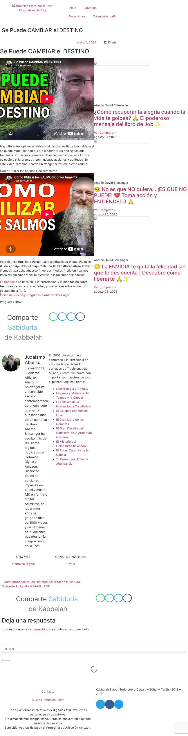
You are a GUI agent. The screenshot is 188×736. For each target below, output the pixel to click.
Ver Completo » (105, 132)
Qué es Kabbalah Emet (48, 700)
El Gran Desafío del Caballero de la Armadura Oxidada (74, 432)
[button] (53, 316)
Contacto (48, 691)
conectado (41, 629)
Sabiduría (90, 8)
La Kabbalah (8, 282)
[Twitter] (118, 704)
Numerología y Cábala (71, 389)
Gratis (70, 564)
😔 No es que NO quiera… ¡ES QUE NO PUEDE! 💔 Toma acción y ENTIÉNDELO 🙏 (140, 195)
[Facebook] (109, 704)
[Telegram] (100, 704)
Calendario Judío (105, 16)
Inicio (72, 8)
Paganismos (77, 16)
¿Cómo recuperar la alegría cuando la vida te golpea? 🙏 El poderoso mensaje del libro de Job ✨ (139, 118)
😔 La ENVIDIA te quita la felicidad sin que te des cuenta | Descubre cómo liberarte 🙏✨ (140, 272)
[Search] (6, 656)
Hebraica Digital (23, 564)
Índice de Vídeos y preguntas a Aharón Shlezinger (34, 295)
